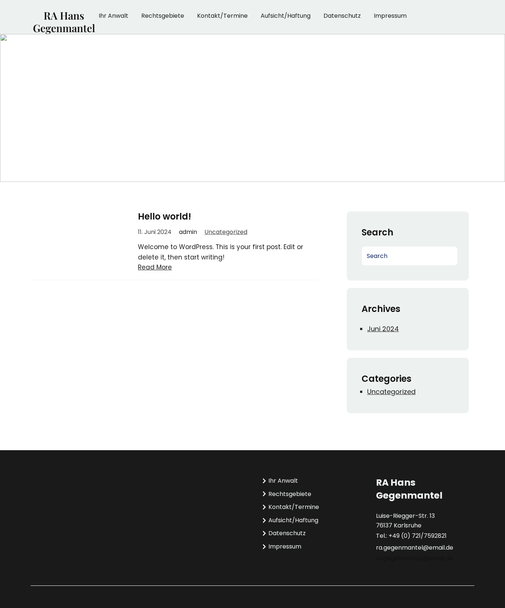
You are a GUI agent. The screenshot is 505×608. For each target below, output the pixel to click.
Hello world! (164, 216)
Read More (155, 267)
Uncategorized (225, 232)
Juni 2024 (383, 328)
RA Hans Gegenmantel (64, 22)
